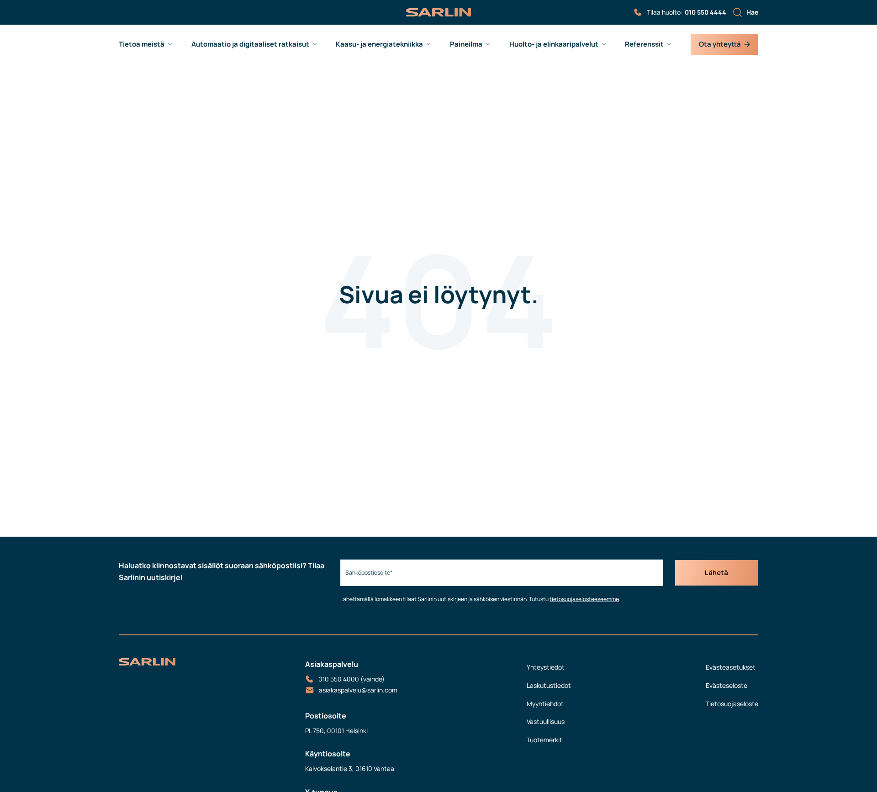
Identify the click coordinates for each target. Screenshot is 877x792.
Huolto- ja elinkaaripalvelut (553, 44)
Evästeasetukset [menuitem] (730, 667)
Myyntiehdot (545, 703)
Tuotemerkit (544, 739)
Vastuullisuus (546, 721)
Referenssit (644, 44)
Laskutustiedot (549, 685)
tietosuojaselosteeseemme (584, 599)
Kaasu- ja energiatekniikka (379, 44)
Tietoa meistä (141, 44)
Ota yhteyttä (720, 44)
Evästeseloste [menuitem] (726, 685)
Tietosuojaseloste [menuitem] (732, 703)
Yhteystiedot (546, 667)
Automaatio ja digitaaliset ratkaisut (250, 44)
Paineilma (466, 44)
